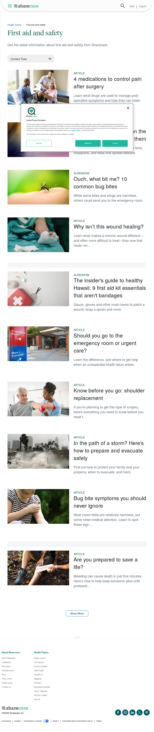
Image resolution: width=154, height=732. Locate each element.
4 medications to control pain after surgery (108, 82)
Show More (77, 613)
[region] (77, 128)
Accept (115, 143)
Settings (39, 143)
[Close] (128, 108)
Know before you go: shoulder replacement (109, 393)
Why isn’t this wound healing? (109, 226)
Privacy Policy (76, 130)
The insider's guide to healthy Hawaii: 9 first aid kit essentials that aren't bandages (110, 287)
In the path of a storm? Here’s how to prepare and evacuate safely (109, 450)
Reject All (88, 143)
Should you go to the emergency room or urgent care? (105, 342)
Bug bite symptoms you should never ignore (110, 501)
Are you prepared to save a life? (106, 562)
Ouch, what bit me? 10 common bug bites (100, 182)
